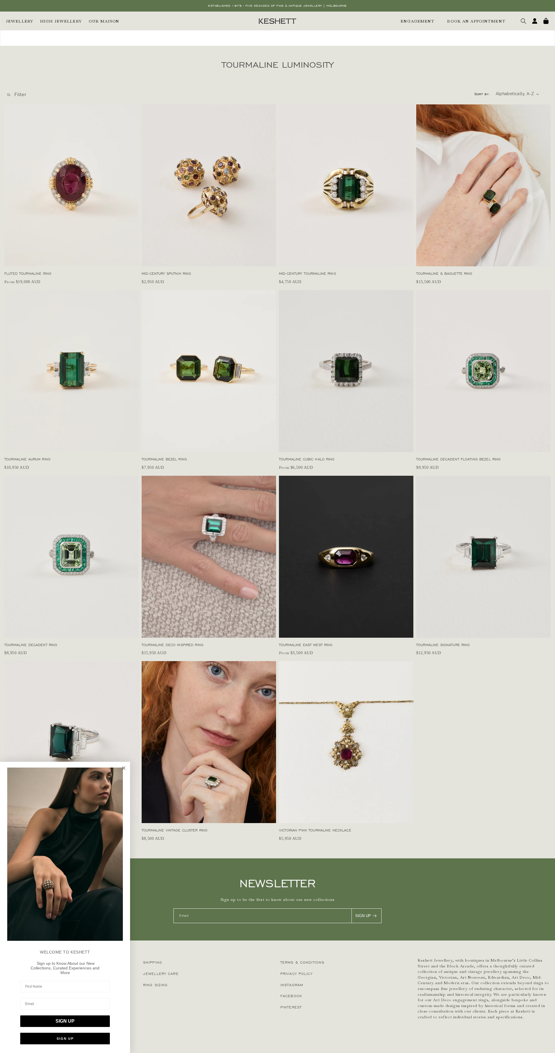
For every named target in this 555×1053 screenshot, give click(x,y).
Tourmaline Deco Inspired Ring (173, 645)
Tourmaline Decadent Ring (30, 645)
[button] (523, 21)
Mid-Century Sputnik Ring (166, 273)
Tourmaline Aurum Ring (27, 459)
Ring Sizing (155, 985)
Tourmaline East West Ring (306, 645)
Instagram (291, 985)
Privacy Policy (296, 973)
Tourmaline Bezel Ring (164, 459)
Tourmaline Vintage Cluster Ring (175, 830)
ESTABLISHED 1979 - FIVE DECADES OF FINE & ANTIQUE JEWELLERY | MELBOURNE (277, 6)
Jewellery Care (161, 973)
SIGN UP (363, 916)
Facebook (291, 996)
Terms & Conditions (302, 962)
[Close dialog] (123, 768)
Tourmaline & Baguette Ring (444, 273)
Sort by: (482, 94)
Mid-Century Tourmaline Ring (307, 273)
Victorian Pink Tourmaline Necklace (315, 830)
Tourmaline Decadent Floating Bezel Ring (458, 459)
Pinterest (291, 1007)
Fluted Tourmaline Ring (27, 273)
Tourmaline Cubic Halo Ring (307, 459)
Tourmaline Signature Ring (443, 645)
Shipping (152, 962)
